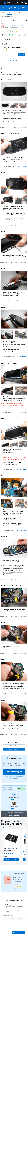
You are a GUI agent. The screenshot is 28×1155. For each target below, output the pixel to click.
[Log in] (25, 2)
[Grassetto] (4, 919)
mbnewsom (8, 26)
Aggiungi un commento (14, 742)
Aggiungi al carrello (11, 860)
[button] (18, 2)
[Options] (2, 16)
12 (17, 31)
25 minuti (5, 35)
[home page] (7, 3)
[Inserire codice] (10, 919)
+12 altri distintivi (16, 888)
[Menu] (2, 2)
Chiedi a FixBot (10, 166)
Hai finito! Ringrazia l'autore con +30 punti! (14, 772)
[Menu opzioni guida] (26, 13)
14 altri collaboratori (17, 26)
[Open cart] (22, 2)
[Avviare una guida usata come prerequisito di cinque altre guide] (17, 886)
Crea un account (14, 9)
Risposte (16, 12)
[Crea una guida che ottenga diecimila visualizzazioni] (20, 886)
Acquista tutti (6, 827)
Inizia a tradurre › (14, 815)
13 (8, 31)
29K (4, 31)
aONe (6, 910)
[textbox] (14, 925)
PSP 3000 (7, 16)
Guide (9, 12)
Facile (12, 35)
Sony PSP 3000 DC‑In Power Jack (16, 49)
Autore (6, 873)
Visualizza (21, 54)
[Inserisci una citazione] (15, 919)
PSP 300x (13, 16)
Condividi (7, 911)
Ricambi (3, 12)
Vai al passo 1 (6, 66)
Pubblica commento (18, 932)
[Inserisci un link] (12, 919)
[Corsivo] (7, 919)
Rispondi (19, 910)
